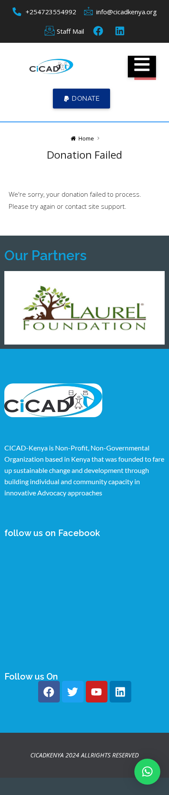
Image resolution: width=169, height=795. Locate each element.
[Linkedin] (120, 691)
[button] (81, 99)
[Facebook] (49, 691)
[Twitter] (73, 691)
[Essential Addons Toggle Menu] (142, 66)
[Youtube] (96, 691)
